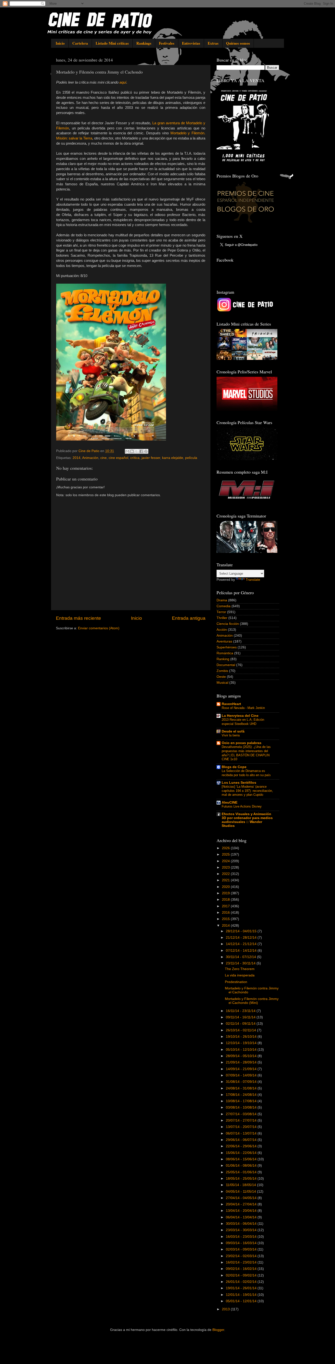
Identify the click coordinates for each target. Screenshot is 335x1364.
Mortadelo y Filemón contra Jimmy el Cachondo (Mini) (252, 1001)
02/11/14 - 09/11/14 (241, 1023)
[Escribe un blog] (131, 451)
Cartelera (80, 43)
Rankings (143, 43)
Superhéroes (227, 647)
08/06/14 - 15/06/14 (242, 1159)
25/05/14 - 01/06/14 (242, 1172)
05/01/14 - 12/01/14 (242, 1301)
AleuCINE (229, 802)
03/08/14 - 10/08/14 (242, 1107)
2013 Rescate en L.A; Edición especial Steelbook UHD (243, 722)
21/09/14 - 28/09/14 (242, 1062)
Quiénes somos (238, 43)
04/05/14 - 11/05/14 (241, 1191)
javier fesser (151, 458)
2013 (226, 1309)
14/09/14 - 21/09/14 (242, 1069)
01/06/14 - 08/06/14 (242, 1165)
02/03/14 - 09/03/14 (242, 1249)
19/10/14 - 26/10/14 (242, 1036)
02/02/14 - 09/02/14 (242, 1275)
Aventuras (224, 641)
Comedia (224, 606)
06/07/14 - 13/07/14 (242, 1133)
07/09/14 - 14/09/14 (242, 1075)
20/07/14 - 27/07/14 (242, 1120)
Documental (226, 665)
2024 (226, 861)
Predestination (236, 982)
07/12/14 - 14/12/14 (242, 950)
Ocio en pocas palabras (241, 743)
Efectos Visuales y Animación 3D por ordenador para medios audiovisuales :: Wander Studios (247, 820)
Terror (221, 612)
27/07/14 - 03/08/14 (242, 1114)
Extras (213, 43)
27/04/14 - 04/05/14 (242, 1198)
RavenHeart (231, 704)
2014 (76, 458)
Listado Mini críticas (112, 43)
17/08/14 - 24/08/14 (242, 1095)
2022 (226, 874)
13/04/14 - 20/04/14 (242, 1210)
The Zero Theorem (240, 969)
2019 (226, 893)
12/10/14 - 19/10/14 (242, 1043)
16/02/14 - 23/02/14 (242, 1262)
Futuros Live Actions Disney (242, 806)
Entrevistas (191, 43)
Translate (253, 579)
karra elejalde (172, 458)
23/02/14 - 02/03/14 (242, 1256)
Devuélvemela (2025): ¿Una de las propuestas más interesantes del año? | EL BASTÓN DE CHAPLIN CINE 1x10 (246, 753)
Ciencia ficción (228, 624)
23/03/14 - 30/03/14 (242, 1230)
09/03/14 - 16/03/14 (242, 1243)
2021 (226, 880)
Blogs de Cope (234, 767)
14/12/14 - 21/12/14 (242, 944)
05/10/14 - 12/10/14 (242, 1049)
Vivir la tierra (231, 735)
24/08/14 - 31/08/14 (242, 1088)
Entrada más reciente (78, 618)
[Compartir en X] (136, 451)
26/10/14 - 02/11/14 (241, 1030)
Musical (222, 682)
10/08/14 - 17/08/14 (242, 1101)
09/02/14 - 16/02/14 (242, 1269)
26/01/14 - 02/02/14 (242, 1282)
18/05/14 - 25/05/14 (242, 1178)
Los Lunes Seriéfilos (239, 782)
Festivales (166, 43)
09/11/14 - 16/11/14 (241, 1017)
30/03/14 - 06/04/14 (242, 1223)
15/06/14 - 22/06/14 (242, 1153)
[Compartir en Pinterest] (145, 451)
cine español (118, 458)
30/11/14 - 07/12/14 (241, 957)
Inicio (60, 43)
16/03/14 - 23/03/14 (242, 1236)
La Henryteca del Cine (240, 716)
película (191, 458)
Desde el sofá (233, 731)
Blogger (218, 1330)
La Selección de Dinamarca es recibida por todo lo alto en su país (246, 773)
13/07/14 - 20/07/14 (242, 1127)
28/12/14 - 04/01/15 (242, 931)
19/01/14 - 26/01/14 (242, 1288)
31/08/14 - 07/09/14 (242, 1082)
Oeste (221, 677)
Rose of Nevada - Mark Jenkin (243, 708)
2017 (226, 906)
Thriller (222, 618)
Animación (90, 458)
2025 (226, 854)
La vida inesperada (240, 975)
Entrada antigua (189, 618)
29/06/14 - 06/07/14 (242, 1140)
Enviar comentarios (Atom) (98, 628)
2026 (226, 848)
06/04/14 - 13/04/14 (242, 1217)
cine (103, 458)
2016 (226, 912)
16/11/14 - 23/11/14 (241, 1011)
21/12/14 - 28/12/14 (242, 937)
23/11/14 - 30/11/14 (241, 963)
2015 (226, 919)
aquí (122, 82)
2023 (226, 867)
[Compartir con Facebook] (141, 451)
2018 (226, 899)
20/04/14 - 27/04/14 (242, 1204)
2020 (226, 887)
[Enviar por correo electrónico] (127, 451)
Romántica (225, 653)
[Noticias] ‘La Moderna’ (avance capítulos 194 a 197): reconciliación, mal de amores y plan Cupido (247, 790)
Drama (222, 600)
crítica (135, 458)
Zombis (222, 671)
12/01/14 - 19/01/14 (242, 1295)
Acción (222, 629)
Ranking (223, 659)
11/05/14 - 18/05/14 (241, 1185)
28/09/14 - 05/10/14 (242, 1056)
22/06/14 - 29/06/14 (242, 1146)
